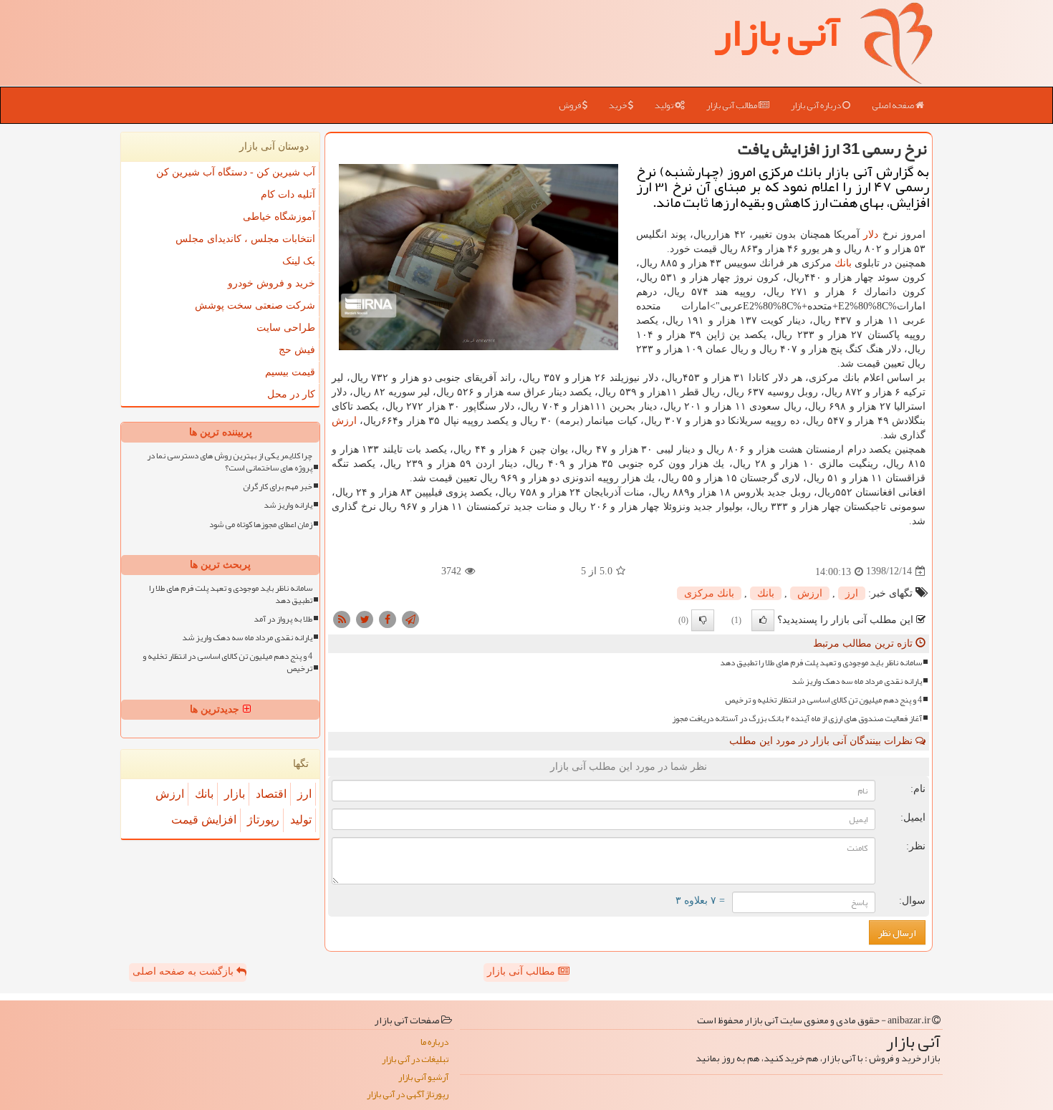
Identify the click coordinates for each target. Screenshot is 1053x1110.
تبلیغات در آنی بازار (415, 1059)
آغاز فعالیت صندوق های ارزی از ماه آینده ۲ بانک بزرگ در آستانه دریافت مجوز (797, 718)
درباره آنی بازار (816, 105)
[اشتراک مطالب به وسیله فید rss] (342, 618)
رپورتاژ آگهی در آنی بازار (407, 1094)
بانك (843, 263)
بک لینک (298, 261)
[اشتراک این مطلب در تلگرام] (410, 618)
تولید (665, 105)
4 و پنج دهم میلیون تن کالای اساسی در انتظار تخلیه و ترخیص (823, 700)
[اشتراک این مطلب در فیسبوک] (388, 618)
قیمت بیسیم (290, 372)
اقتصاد (271, 794)
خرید (618, 105)
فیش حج (297, 349)
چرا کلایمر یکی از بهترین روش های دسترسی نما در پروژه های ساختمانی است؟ (229, 462)
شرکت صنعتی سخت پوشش (255, 305)
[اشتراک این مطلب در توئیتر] (365, 618)
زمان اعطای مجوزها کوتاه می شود (260, 524)
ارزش (344, 420)
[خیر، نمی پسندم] (702, 620)
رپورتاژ (263, 820)
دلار (870, 234)
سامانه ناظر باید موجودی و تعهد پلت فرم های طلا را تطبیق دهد (821, 663)
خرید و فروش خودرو (271, 283)
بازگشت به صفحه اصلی (184, 971)
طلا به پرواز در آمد (283, 619)
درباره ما (434, 1042)
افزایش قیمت (203, 820)
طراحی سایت (285, 327)
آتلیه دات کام (288, 194)
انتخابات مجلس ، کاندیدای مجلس (245, 238)
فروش (570, 105)
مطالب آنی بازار (732, 105)
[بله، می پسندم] (762, 620)
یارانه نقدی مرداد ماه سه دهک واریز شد (857, 681)
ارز (851, 593)
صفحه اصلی (893, 105)
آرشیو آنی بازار (423, 1077)
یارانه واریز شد (288, 505)
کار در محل (291, 394)
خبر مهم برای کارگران (277, 486)
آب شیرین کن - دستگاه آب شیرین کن (235, 172)
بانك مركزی (709, 593)
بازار (234, 794)
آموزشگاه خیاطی (279, 216)
